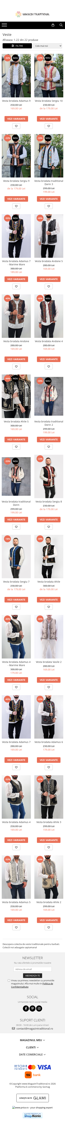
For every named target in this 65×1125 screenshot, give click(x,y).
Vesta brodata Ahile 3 (48, 822)
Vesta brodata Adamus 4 (16, 822)
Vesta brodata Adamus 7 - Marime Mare (16, 262)
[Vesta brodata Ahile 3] (48, 797)
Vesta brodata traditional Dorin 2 (48, 423)
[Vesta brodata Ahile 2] (48, 877)
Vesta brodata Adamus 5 (16, 902)
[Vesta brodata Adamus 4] (16, 797)
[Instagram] (39, 1008)
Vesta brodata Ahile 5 (16, 421)
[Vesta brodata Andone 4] (48, 316)
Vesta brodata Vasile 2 (49, 662)
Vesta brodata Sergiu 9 (16, 180)
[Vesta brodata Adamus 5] (16, 877)
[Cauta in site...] (61, 25)
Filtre (18, 45)
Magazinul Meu (31, 1040)
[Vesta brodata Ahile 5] (16, 396)
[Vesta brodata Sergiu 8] (48, 476)
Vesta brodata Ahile (48, 581)
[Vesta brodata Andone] (16, 316)
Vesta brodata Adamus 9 (16, 100)
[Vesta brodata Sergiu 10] (48, 75)
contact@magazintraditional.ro (34, 1028)
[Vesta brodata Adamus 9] (16, 75)
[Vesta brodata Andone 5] (48, 236)
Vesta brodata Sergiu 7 (16, 581)
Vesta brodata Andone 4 (49, 341)
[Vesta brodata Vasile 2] (48, 636)
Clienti (31, 1047)
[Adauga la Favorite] (16, 126)
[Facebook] (26, 1008)
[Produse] (5, 26)
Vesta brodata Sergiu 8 (49, 501)
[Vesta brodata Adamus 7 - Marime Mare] (16, 236)
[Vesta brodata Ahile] (48, 556)
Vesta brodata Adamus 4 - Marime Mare (16, 663)
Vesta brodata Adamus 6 (48, 742)
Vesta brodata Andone (16, 341)
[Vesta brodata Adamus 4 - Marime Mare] (16, 636)
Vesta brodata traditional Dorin (16, 503)
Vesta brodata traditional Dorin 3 (48, 182)
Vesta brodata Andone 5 (49, 261)
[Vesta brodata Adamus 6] (48, 717)
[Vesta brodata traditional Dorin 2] (48, 396)
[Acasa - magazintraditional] (32, 14)
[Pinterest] (32, 1008)
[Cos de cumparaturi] (53, 25)
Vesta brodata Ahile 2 (48, 902)
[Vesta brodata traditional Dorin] (16, 476)
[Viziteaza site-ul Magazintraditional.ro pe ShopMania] (32, 1115)
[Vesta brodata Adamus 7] (16, 717)
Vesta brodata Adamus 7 (16, 742)
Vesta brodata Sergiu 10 (49, 100)
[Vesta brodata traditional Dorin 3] (48, 155)
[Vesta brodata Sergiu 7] (16, 556)
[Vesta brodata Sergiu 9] (16, 155)
